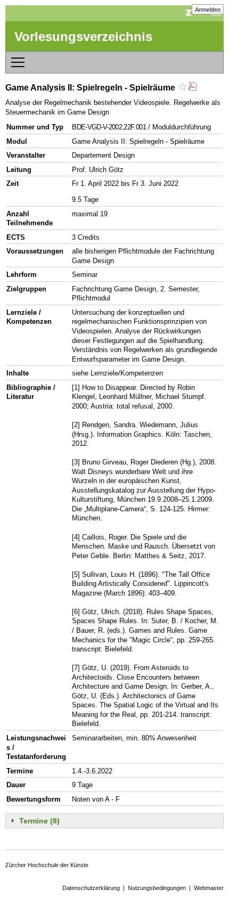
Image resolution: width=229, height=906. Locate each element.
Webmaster (209, 888)
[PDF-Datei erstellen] (192, 87)
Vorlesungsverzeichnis (83, 36)
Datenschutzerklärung (91, 888)
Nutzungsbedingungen (157, 888)
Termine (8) (39, 821)
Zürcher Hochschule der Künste (46, 865)
